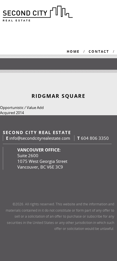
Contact (99, 51)
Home (73, 51)
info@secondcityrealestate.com (39, 138)
